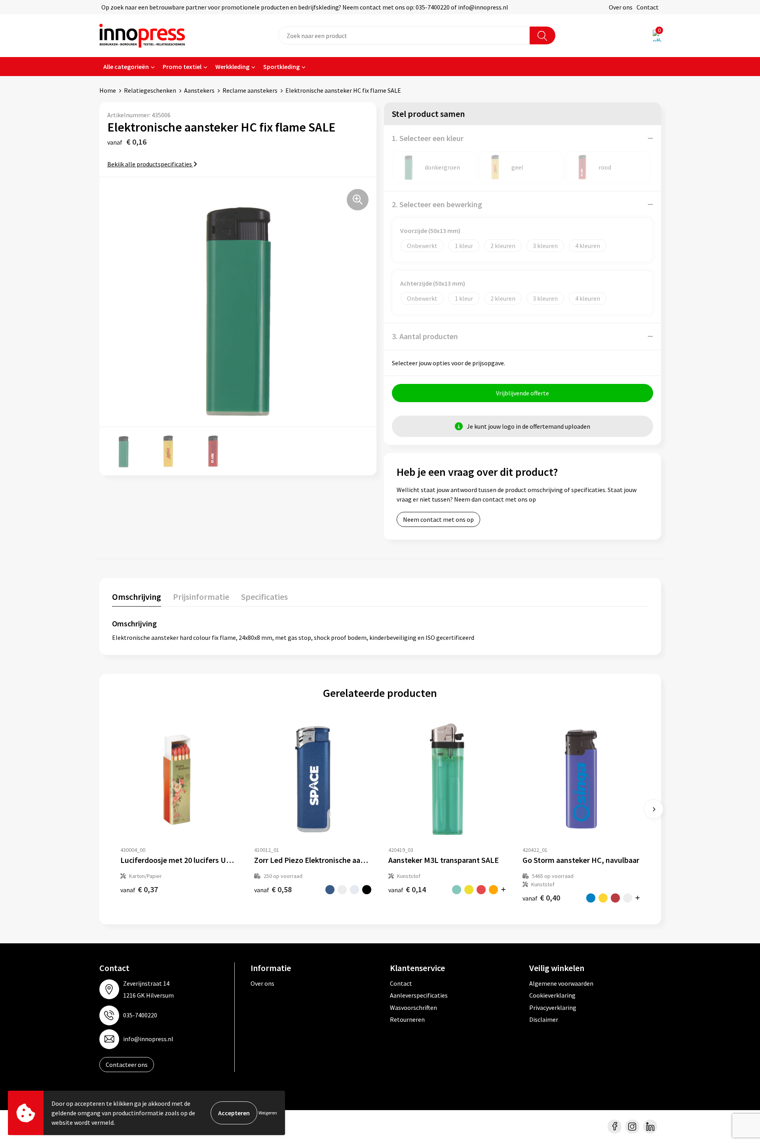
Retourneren (407, 1019)
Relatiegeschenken (150, 90)
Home (107, 90)
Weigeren (267, 1113)
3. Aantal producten (425, 336)
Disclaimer (543, 1019)
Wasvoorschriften (413, 1007)
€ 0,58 (273, 889)
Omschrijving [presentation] (136, 596)
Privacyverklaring (552, 1007)
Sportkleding (281, 67)
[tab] (136, 598)
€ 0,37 (139, 889)
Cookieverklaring (552, 995)
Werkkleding (232, 67)
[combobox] (404, 35)
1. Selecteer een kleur (428, 138)
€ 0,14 (407, 889)
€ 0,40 (541, 898)
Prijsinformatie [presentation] (201, 596)
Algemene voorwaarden (561, 983)
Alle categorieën (126, 67)
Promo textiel (182, 67)
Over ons (621, 7)
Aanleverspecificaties (419, 995)
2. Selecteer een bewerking (437, 204)
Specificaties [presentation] (264, 596)
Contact (647, 7)
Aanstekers (199, 90)
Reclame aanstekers (249, 90)
